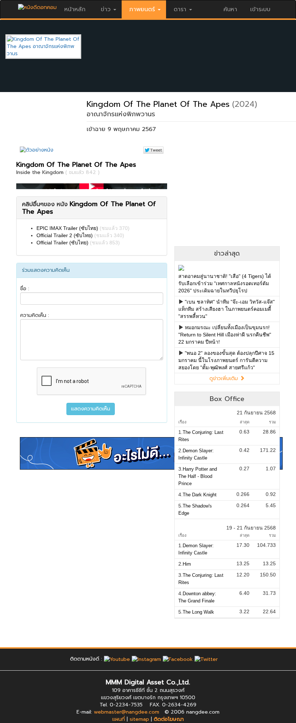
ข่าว (106, 9)
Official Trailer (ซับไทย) (62, 242)
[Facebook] (178, 659)
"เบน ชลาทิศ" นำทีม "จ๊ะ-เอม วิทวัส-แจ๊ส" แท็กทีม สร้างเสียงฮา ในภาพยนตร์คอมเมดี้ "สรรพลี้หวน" (226, 309)
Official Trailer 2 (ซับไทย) (64, 235)
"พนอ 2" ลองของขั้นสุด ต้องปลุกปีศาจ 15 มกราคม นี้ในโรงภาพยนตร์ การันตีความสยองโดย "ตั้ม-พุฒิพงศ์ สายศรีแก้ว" (226, 360)
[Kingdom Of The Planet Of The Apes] (48, 46)
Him (187, 564)
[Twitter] (206, 659)
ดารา (179, 9)
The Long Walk (198, 612)
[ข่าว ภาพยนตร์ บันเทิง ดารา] (37, 5)
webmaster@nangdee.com (126, 712)
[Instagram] (146, 659)
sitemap (139, 719)
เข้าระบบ (260, 9)
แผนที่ (118, 719)
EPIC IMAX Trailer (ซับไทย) (67, 228)
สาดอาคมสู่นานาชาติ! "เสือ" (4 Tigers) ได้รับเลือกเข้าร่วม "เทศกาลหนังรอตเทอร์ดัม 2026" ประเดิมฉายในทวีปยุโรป (224, 283)
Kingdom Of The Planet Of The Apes (158, 104)
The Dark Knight (200, 494)
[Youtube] (117, 659)
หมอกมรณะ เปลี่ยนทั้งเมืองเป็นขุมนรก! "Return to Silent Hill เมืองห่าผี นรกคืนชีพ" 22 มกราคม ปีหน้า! (224, 335)
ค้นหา (230, 9)
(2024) (244, 104)
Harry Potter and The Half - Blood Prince (197, 476)
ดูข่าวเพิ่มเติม (224, 378)
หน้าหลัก (75, 9)
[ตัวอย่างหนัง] (36, 150)
